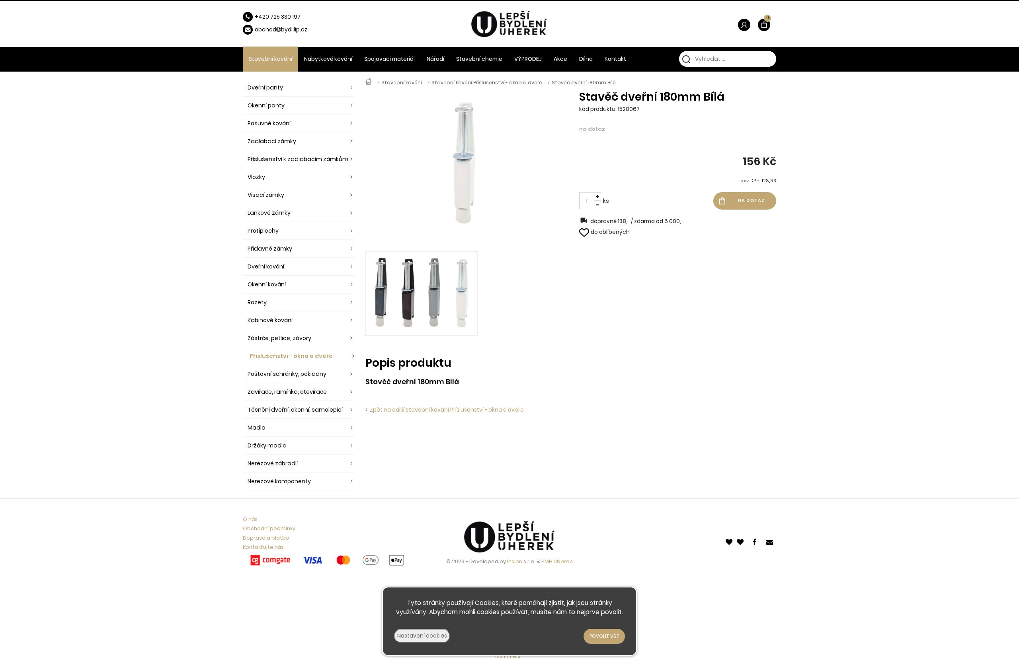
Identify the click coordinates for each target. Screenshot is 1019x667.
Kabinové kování (270, 320)
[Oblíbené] (730, 541)
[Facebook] (756, 541)
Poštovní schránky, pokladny (287, 374)
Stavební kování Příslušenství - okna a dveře (486, 82)
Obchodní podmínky (269, 528)
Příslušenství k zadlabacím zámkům (298, 159)
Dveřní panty (265, 87)
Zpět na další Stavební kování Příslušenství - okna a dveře (445, 410)
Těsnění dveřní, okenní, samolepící (295, 410)
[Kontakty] (770, 541)
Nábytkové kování (328, 59)
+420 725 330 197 (278, 17)
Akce (560, 59)
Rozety (257, 302)
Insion (514, 561)
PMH (547, 561)
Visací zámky (266, 195)
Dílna (586, 59)
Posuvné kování (269, 123)
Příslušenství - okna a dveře (291, 356)
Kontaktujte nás (263, 547)
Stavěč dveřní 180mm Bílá (584, 82)
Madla (256, 428)
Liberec (563, 561)
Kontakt (615, 59)
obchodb (270, 29)
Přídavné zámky (270, 249)
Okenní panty (266, 105)
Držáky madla (267, 445)
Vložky (256, 177)
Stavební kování (401, 82)
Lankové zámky (269, 213)
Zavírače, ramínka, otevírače (287, 392)
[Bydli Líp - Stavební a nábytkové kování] (368, 82)
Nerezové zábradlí (273, 463)
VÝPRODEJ (528, 59)
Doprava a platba (266, 538)
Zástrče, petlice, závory (279, 338)
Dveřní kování (266, 266)
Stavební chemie (479, 59)
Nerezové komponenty (279, 481)
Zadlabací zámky (272, 141)
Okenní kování (267, 284)
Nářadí (435, 59)
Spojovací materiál (389, 59)
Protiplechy (263, 231)
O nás (250, 519)
